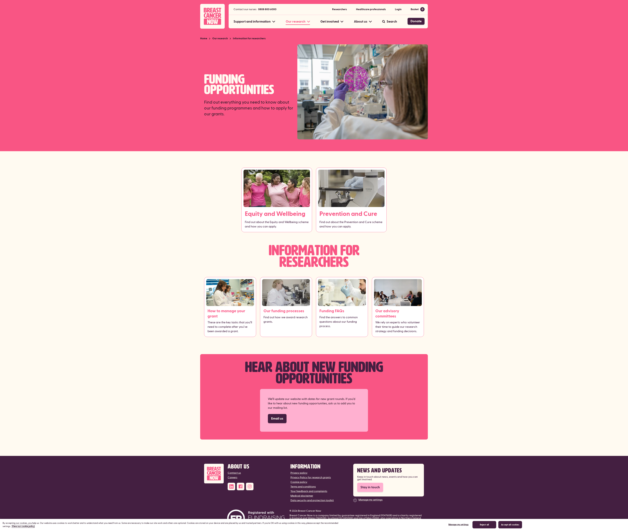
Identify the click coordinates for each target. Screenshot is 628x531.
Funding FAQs (331, 311)
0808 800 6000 (267, 9)
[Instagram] (249, 486)
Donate (416, 21)
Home (203, 38)
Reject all (484, 525)
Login (398, 9)
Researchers (339, 9)
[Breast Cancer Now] (214, 474)
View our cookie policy (23, 526)
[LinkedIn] (231, 486)
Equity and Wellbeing (275, 214)
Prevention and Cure (348, 214)
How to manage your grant (226, 313)
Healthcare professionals (371, 9)
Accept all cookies (510, 525)
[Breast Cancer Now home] (212, 16)
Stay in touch (370, 487)
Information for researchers (249, 38)
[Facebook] (240, 486)
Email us (277, 418)
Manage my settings (370, 499)
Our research (220, 38)
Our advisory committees (387, 313)
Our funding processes (283, 311)
